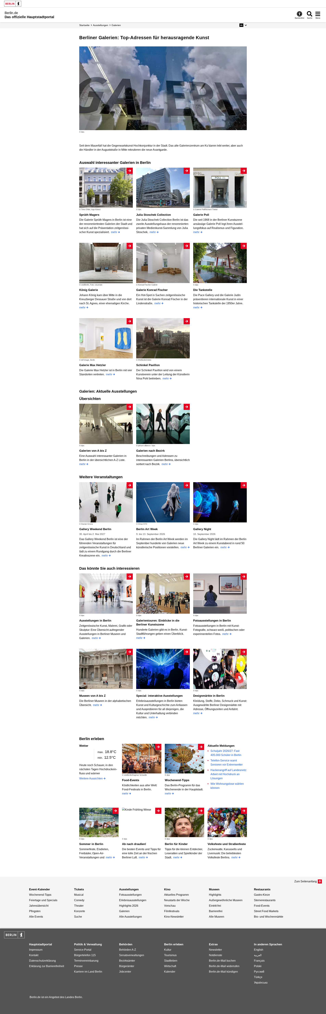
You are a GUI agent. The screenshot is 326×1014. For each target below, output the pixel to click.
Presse (78, 966)
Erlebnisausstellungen (132, 900)
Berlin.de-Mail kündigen (223, 971)
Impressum (35, 949)
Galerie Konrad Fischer (152, 290)
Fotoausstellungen (130, 894)
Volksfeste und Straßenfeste (227, 844)
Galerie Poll (201, 214)
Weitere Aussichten (91, 778)
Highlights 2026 (128, 905)
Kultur (167, 949)
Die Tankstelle (202, 290)
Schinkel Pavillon (148, 365)
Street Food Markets (266, 911)
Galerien (124, 911)
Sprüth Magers (89, 214)
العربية (257, 955)
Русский (259, 971)
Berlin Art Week (147, 529)
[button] (243, 25)
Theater (79, 905)
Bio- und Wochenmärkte (268, 916)
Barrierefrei (215, 911)
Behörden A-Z (127, 949)
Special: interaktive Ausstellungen (159, 695)
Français (259, 960)
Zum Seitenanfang (305, 881)
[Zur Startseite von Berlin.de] (14, 937)
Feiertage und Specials (43, 900)
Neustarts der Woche (177, 900)
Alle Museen (216, 916)
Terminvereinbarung (86, 960)
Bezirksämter (127, 960)
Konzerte (79, 911)
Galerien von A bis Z (93, 450)
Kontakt (33, 955)
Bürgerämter (126, 966)
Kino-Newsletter (174, 916)
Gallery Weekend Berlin (95, 529)
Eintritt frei (215, 905)
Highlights (215, 894)
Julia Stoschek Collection (153, 214)
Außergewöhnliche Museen (225, 900)
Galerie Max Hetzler (92, 365)
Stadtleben (170, 960)
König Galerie (88, 290)
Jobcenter (125, 971)
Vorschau (170, 905)
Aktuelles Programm (176, 894)
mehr (114, 232)
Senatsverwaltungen (131, 955)
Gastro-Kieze (262, 894)
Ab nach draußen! (134, 844)
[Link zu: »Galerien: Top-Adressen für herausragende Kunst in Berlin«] (163, 88)
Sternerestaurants (265, 900)
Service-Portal (82, 949)
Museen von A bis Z (92, 695)
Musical (79, 894)
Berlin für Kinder (176, 844)
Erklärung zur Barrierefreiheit (46, 966)
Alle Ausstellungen (130, 916)
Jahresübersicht (38, 905)
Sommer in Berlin (91, 844)
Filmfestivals (171, 911)
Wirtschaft (170, 966)
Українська (260, 982)
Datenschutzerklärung (42, 960)
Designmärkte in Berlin (209, 695)
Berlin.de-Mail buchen (222, 960)
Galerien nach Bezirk (150, 450)
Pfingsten (35, 911)
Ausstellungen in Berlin (95, 620)
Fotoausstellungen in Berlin (212, 620)
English (258, 949)
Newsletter (215, 949)
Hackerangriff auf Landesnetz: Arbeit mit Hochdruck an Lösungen (228, 774)
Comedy (79, 900)
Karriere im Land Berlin (88, 971)
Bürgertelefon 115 (85, 955)
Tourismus (170, 955)
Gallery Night (202, 529)
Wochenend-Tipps (177, 780)
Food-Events (130, 780)
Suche (78, 916)
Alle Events (36, 916)
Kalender (169, 971)
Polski (257, 966)
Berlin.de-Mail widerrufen (224, 966)
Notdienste (215, 955)
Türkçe (258, 977)
